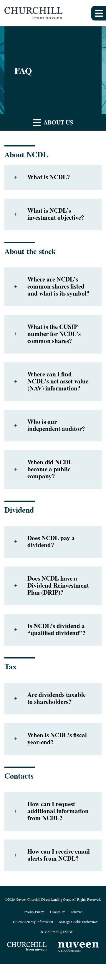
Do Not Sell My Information (33, 922)
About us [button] (57, 122)
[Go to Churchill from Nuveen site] (27, 947)
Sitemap (76, 912)
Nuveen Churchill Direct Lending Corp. (43, 899)
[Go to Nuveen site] (78, 947)
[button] (98, 13)
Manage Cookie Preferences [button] (78, 922)
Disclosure (57, 912)
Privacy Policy (34, 912)
